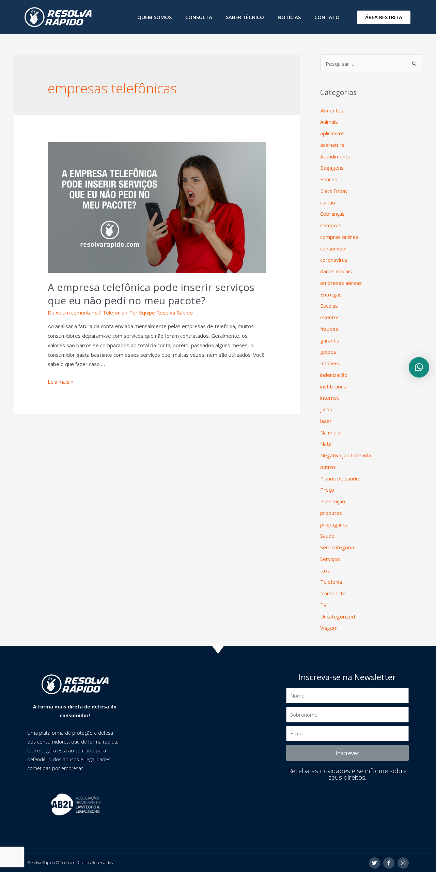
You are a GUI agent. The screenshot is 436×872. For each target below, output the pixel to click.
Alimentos (331, 110)
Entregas (331, 294)
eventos (330, 317)
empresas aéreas (341, 282)
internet (329, 397)
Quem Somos (154, 17)
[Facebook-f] (388, 863)
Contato (327, 17)
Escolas (329, 305)
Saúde (327, 535)
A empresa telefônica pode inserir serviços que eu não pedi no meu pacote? (151, 293)
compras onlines (339, 236)
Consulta (198, 17)
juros (326, 409)
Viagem (329, 627)
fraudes (329, 328)
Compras (330, 225)
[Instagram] (403, 863)
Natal (326, 443)
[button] (383, 17)
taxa (325, 570)
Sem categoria (337, 547)
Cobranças (332, 213)
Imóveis (329, 363)
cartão (327, 202)
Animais (329, 121)
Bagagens (332, 167)
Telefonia (113, 312)
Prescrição (332, 501)
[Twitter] (374, 863)
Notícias (289, 17)
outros (328, 466)
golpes (328, 351)
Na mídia (330, 432)
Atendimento (335, 156)
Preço (327, 489)
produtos (331, 512)
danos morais (336, 271)
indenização (333, 374)
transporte (333, 593)
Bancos (328, 179)
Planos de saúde (339, 478)
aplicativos (332, 133)
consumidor (333, 248)
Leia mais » (61, 381)
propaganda (334, 524)
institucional (333, 386)
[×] (419, 367)
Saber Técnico (245, 17)
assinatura (332, 144)
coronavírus (333, 259)
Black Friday (334, 190)
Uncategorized (337, 616)
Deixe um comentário (73, 312)
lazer (326, 420)
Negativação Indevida (345, 455)
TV (323, 604)
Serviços (330, 558)
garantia (329, 340)
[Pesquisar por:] (371, 63)
